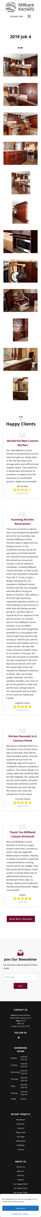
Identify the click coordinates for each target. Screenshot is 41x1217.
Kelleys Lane (21, 1132)
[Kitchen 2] (20, 95)
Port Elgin (20, 1136)
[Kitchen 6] (20, 212)
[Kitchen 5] (20, 183)
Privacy (25, 1214)
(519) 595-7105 (23, 1026)
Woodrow (20, 1124)
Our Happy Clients (20, 1184)
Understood (20, 1208)
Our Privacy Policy (20, 1192)
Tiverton (20, 1128)
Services (20, 1175)
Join (20, 985)
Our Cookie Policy (20, 1188)
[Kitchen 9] (20, 301)
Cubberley (20, 1145)
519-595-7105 (16, 16)
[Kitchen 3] (20, 124)
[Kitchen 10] (20, 330)
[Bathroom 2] (20, 389)
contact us (20, 1167)
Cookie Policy (17, 1214)
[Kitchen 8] (20, 271)
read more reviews (20, 919)
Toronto (20, 1149)
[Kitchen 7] (20, 242)
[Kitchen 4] (20, 153)
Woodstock (20, 1119)
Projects (20, 1179)
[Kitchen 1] (20, 65)
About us (20, 1171)
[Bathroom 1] (20, 359)
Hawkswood (20, 1141)
